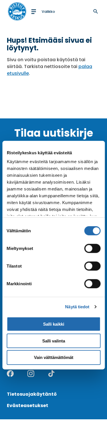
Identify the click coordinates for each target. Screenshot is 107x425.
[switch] (92, 248)
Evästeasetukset (27, 405)
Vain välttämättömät (53, 357)
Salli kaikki (53, 323)
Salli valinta (53, 340)
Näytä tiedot (77, 306)
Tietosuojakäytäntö (32, 394)
